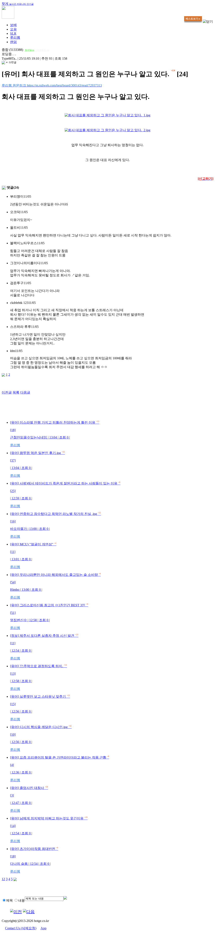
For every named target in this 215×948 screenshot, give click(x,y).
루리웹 (15, 37)
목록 (16, 392)
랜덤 (13, 42)
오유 (13, 29)
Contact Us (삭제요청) (20, 928)
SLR (13, 33)
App (43, 928)
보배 (13, 25)
